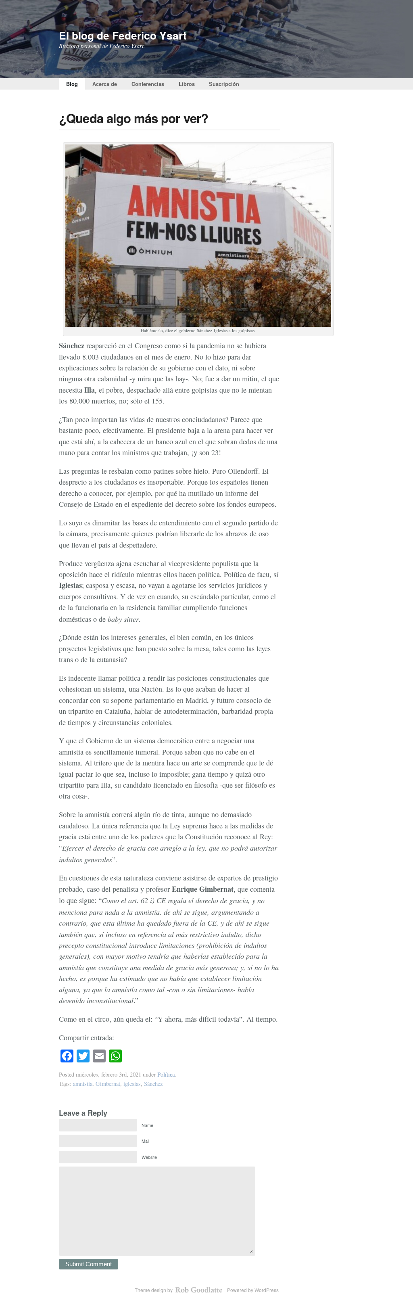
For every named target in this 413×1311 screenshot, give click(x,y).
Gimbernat (108, 1083)
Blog (72, 84)
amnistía (82, 1083)
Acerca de (104, 84)
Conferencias (147, 84)
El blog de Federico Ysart (123, 35)
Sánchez (153, 1083)
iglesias (132, 1083)
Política (166, 1074)
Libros (187, 84)
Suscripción (224, 84)
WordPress (266, 1289)
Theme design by (154, 1289)
